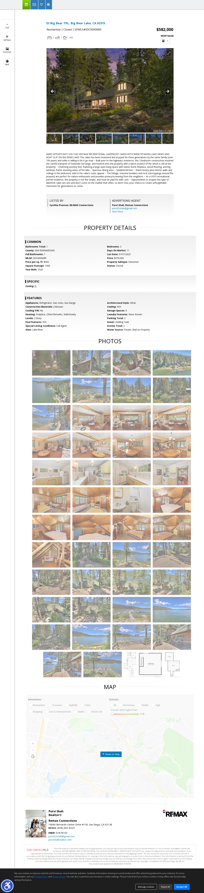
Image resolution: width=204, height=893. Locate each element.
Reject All (165, 886)
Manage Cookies (146, 886)
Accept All (181, 886)
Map (7, 64)
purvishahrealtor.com (60, 839)
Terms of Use (58, 876)
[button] (7, 886)
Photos (7, 52)
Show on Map (112, 754)
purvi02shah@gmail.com (124, 208)
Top (7, 27)
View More (117, 211)
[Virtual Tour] (48, 4)
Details (7, 40)
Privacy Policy (41, 876)
